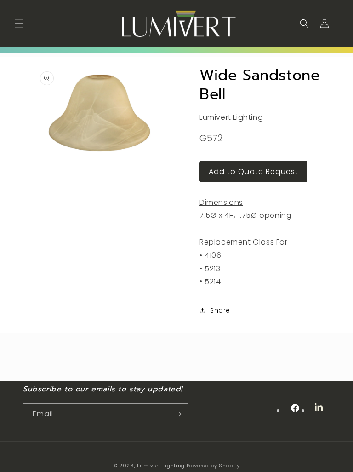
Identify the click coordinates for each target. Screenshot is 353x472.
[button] (19, 23)
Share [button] (220, 310)
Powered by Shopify (213, 465)
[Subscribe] (178, 414)
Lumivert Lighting (161, 465)
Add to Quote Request (253, 171)
